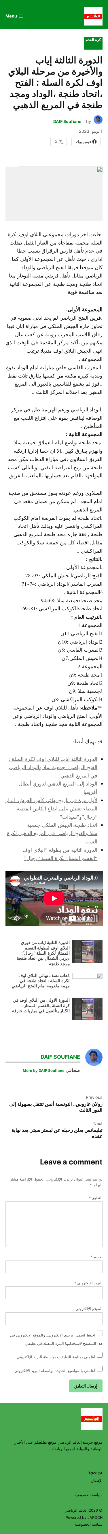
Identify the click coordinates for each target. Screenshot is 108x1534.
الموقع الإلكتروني (89, 1309)
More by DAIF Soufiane (44, 1070)
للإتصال (97, 1481)
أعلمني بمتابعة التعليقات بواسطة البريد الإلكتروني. (55, 1357)
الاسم (97, 1257)
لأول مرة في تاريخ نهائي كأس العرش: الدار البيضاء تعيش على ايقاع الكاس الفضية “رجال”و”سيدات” (51, 808)
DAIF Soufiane (67, 121)
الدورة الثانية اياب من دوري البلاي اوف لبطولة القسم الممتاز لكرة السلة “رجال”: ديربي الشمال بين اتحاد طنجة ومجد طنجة (43, 953)
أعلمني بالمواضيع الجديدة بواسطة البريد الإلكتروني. (54, 1371)
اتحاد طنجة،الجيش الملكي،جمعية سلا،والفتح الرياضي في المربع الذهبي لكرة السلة (52, 833)
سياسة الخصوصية (89, 1495)
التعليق (96, 1198)
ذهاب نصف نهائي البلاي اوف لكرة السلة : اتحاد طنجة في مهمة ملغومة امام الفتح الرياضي (41, 981)
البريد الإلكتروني (88, 1283)
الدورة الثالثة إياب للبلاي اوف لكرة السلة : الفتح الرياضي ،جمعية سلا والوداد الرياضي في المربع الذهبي (53, 767)
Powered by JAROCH (84, 1517)
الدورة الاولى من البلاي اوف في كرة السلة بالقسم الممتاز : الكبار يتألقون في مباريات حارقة (41, 1005)
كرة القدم (93, 40)
